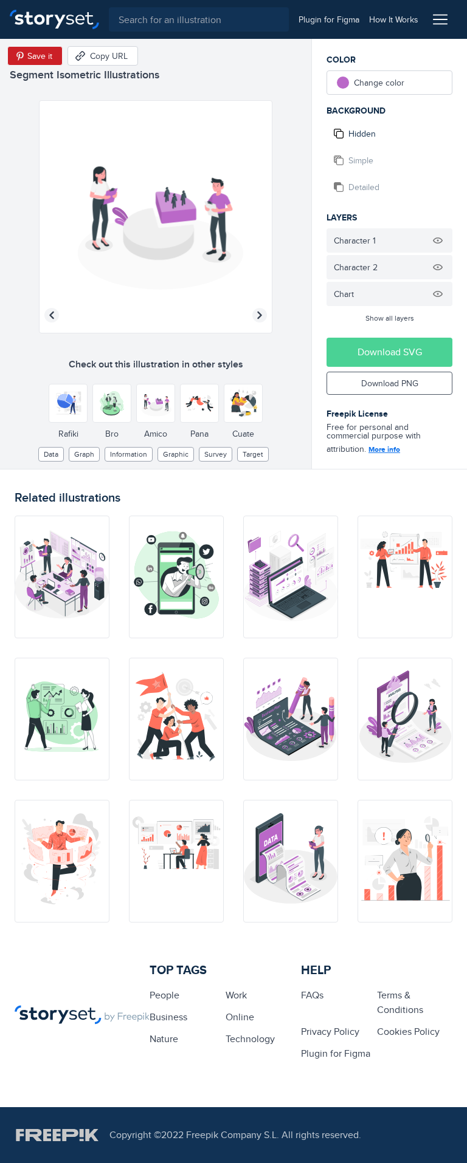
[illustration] (62, 577)
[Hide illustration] (438, 240)
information (128, 454)
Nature (164, 1039)
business (168, 1017)
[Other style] (68, 403)
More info (384, 449)
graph (84, 454)
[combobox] (199, 19)
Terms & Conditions (400, 1002)
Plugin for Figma (335, 1053)
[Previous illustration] (51, 315)
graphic (176, 454)
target (253, 454)
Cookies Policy (408, 1032)
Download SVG (390, 352)
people (164, 995)
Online (240, 1017)
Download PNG (389, 383)
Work (236, 995)
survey (215, 454)
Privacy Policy (330, 1032)
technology (250, 1039)
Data (51, 454)
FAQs (312, 995)
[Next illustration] (259, 315)
